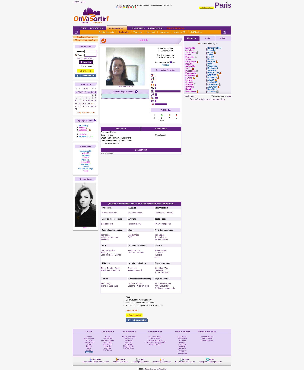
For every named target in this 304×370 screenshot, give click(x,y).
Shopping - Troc (161, 268)
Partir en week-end (163, 284)
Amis (207, 38)
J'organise (182, 344)
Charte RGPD (89, 342)
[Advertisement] (173, 16)
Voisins (223, 38)
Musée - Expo (160, 250)
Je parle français (135, 213)
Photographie (134, 250)
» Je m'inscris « (206, 8)
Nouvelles (107, 346)
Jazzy (157, 257)
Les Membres (116, 28)
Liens (89, 348)
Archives (107, 348)
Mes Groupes (155, 338)
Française (105, 235)
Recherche (124, 32)
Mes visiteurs (207, 338)
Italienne (105, 239)
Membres (191, 38)
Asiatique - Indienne (109, 237)
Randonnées (133, 235)
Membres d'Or (180, 32)
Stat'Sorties (107, 350)
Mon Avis (182, 348)
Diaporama (108, 342)
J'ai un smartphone (163, 224)
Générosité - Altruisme (164, 213)
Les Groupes (138, 28)
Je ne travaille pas (109, 213)
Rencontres (182, 350)
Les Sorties (96, 28)
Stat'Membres (196, 32)
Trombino (137, 32)
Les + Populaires (107, 340)
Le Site (83, 28)
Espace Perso (155, 28)
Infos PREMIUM (207, 337)
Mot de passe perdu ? (85, 58)
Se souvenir (87, 66)
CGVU (89, 344)
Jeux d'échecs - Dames (111, 255)
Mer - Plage (106, 284)
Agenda (182, 342)
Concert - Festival (135, 284)
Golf (129, 237)
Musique (158, 255)
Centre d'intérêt (155, 344)
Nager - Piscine (161, 239)
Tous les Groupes (155, 337)
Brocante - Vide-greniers (138, 286)
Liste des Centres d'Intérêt (155, 342)
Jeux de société (108, 250)
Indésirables (182, 354)
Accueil (89, 337)
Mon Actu (182, 340)
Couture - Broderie (136, 253)
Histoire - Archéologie (110, 270)
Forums (89, 340)
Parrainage (182, 337)
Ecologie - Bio (107, 224)
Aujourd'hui (108, 338)
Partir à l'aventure (162, 286)
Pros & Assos (89, 338)
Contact (89, 350)
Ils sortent (151, 32)
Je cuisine (132, 268)
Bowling (104, 253)
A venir (107, 337)
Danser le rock (161, 237)
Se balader (159, 235)
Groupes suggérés (155, 340)
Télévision (159, 270)
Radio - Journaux (162, 273)
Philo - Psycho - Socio (110, 268)
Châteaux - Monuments (165, 288)
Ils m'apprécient (207, 340)
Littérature (159, 253)
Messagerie (182, 338)
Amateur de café (135, 270)
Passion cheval (134, 224)
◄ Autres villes (79, 2)
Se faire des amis (106, 32)
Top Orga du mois (85, 121)
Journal (182, 346)
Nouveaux (164, 32)
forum (229, 96)
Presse (89, 346)
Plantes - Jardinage (109, 286)
